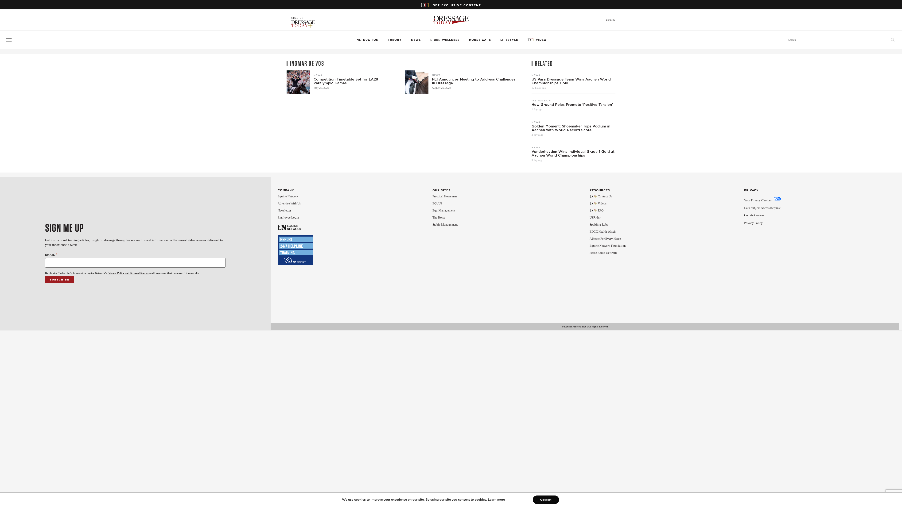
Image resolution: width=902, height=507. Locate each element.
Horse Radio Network (603, 252)
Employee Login (288, 217)
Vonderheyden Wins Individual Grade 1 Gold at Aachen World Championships (573, 153)
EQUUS (437, 203)
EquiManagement (443, 210)
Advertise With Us (289, 203)
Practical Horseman (444, 196)
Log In (610, 20)
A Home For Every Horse (605, 238)
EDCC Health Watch (603, 231)
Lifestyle (509, 40)
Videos (602, 203)
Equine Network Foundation (608, 245)
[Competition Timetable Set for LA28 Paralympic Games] (298, 82)
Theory (395, 40)
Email (51, 254)
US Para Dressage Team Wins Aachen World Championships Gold (571, 81)
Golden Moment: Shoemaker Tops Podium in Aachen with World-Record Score (571, 128)
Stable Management (445, 224)
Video (541, 40)
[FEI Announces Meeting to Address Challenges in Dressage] (416, 82)
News (416, 40)
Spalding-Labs (599, 224)
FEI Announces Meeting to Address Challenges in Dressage (473, 81)
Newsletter (284, 210)
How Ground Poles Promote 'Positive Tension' (572, 105)
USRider (595, 217)
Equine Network (288, 196)
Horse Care (480, 40)
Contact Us (605, 196)
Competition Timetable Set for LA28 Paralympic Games (346, 81)
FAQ (600, 210)
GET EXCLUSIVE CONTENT (457, 5)
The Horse (438, 217)
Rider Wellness (445, 40)
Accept (546, 499)
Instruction (366, 40)
